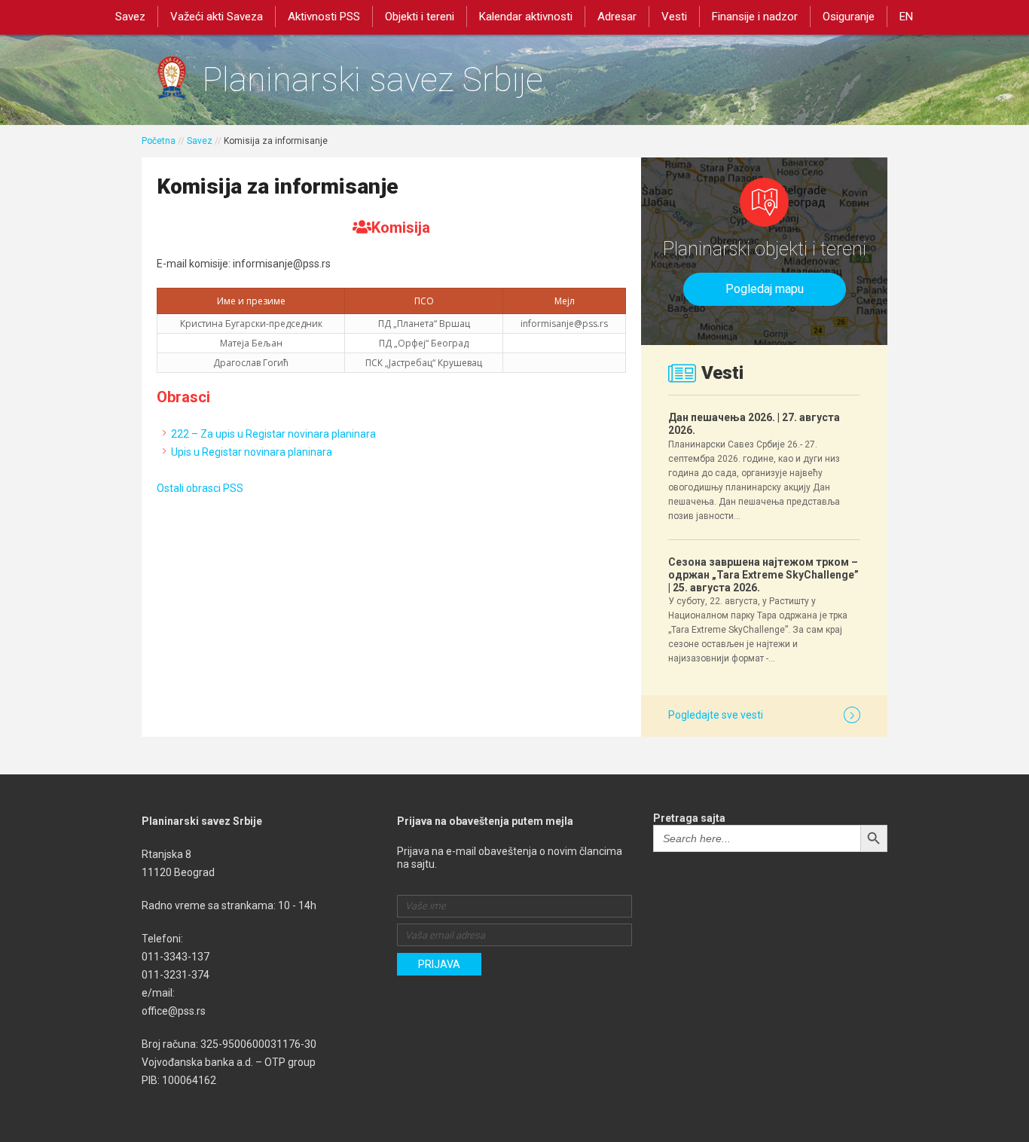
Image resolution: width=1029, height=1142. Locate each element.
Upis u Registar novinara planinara (251, 452)
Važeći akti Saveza (216, 16)
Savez (130, 16)
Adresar (617, 16)
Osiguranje (849, 16)
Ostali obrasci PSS (200, 488)
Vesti (674, 16)
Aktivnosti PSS (324, 16)
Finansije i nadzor (755, 16)
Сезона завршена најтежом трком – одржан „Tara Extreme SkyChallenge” (763, 575)
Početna (159, 141)
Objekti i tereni (419, 16)
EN (906, 16)
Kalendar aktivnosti (526, 16)
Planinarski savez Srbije (372, 79)
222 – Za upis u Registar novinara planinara (273, 434)
